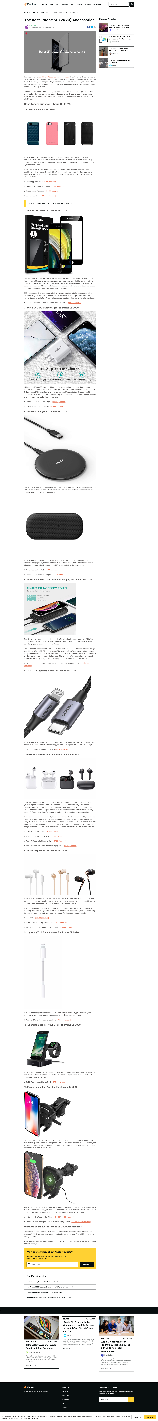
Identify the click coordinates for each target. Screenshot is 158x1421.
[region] (79, 1416)
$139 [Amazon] (60, 841)
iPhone (44, 4)
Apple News (65, 1395)
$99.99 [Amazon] (57, 836)
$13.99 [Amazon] (49, 182)
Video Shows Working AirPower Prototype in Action (44, 1292)
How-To (65, 4)
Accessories (43, 12)
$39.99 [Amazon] (42, 918)
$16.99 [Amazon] (57, 186)
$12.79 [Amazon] (61, 749)
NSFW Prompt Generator (94, 4)
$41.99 (74, 1222)
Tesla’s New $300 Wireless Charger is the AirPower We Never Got (50, 1287)
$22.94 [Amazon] (59, 575)
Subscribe (86, 1264)
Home (26, 12)
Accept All (150, 1417)
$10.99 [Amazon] (52, 191)
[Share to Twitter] (92, 27)
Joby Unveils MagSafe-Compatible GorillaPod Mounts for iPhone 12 (50, 1297)
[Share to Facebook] (88, 27)
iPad (51, 4)
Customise (137, 1417)
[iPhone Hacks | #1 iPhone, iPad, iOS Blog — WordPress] (30, 4)
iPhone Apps (65, 1399)
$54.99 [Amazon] (84, 1222)
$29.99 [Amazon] (60, 923)
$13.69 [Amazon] (58, 402)
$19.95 (57, 1217)
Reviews (79, 4)
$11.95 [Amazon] (52, 570)
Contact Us (65, 1391)
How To (64, 1403)
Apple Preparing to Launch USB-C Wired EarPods (54, 203)
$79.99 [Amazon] (65, 927)
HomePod (30, 1310)
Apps (57, 4)
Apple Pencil (15, 1310)
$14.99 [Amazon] (56, 406)
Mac (72, 4)
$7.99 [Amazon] (64, 1020)
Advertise (64, 1407)
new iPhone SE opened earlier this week (53, 77)
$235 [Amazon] (70, 846)
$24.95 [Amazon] (67, 1217)
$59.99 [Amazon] (54, 831)
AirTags (42, 1310)
